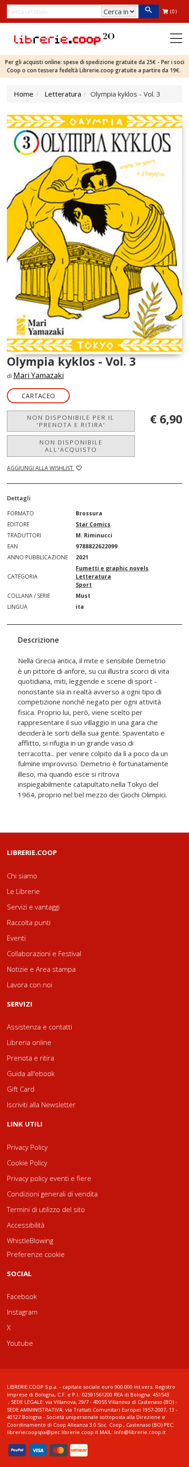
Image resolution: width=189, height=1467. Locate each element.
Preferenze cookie (36, 1254)
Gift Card (20, 1088)
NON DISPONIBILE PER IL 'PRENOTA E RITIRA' (71, 421)
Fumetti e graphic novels (112, 568)
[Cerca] (148, 11)
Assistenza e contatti (39, 1026)
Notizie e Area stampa (41, 969)
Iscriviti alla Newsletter (41, 1104)
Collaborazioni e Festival (44, 953)
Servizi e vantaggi (33, 906)
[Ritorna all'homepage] (64, 38)
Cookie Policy (27, 1162)
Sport (84, 585)
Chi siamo (22, 875)
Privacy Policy (27, 1147)
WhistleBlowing (30, 1240)
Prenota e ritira (30, 1057)
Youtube (20, 1343)
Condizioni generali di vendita (52, 1193)
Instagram (22, 1311)
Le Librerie (23, 891)
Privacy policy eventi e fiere (49, 1178)
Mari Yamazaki (38, 375)
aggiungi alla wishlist (40, 468)
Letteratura (62, 93)
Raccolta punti (28, 922)
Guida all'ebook (31, 1073)
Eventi (16, 937)
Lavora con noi (29, 984)
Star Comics (93, 524)
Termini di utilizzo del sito (46, 1209)
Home (23, 93)
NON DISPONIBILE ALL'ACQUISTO (71, 446)
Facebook (22, 1296)
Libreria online (29, 1042)
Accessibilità (25, 1224)
